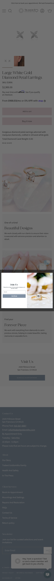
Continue (14, 296)
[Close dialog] (51, 274)
